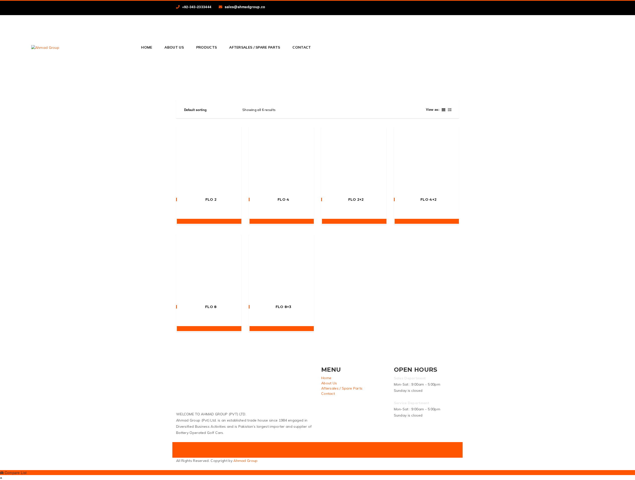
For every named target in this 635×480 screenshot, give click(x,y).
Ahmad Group (245, 460)
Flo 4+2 (428, 199)
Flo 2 (211, 199)
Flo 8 (211, 307)
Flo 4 (283, 199)
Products (206, 47)
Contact (301, 47)
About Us (174, 47)
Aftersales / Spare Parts (254, 47)
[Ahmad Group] (45, 47)
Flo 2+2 (356, 199)
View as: (432, 110)
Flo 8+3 (283, 307)
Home (146, 47)
